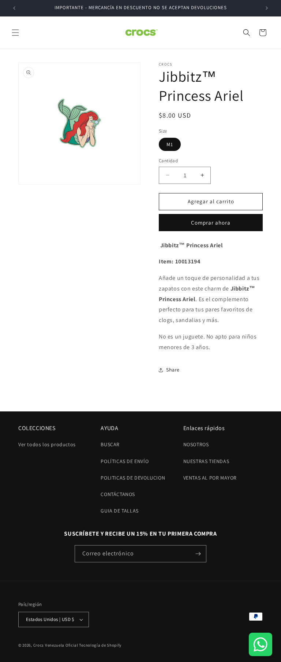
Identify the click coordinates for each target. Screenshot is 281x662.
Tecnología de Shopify (100, 645)
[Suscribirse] (198, 553)
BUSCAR (110, 444)
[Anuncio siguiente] (267, 8)
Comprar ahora (211, 222)
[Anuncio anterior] (14, 8)
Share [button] (173, 369)
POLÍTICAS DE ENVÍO (125, 461)
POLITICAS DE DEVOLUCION (133, 477)
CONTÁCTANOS (118, 494)
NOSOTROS (196, 444)
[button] (15, 33)
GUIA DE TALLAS (119, 510)
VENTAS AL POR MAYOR (210, 477)
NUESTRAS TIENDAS (206, 461)
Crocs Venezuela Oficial (55, 645)
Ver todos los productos (47, 444)
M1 (169, 144)
